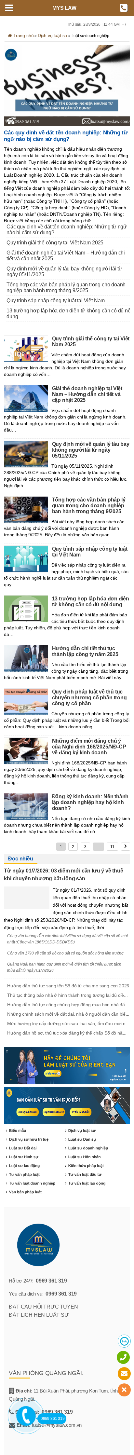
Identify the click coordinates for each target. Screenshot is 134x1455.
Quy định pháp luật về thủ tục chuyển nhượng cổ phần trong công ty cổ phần (89, 697)
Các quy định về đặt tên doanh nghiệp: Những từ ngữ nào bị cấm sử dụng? (65, 136)
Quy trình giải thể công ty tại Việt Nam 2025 (55, 242)
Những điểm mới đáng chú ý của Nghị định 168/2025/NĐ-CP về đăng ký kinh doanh (89, 746)
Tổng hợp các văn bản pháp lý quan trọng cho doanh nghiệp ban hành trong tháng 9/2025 (66, 287)
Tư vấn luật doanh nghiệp (32, 1183)
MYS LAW (64, 8)
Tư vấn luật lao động (86, 1183)
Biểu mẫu (17, 1130)
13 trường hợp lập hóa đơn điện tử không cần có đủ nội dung (69, 313)
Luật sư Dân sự (82, 1139)
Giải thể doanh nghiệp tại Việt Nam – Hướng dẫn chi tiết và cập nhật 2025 (66, 255)
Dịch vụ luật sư (52, 35)
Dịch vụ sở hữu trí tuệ (28, 1139)
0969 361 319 (51, 1280)
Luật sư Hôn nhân (84, 1157)
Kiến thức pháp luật (86, 1165)
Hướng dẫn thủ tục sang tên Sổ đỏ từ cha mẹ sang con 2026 (68, 985)
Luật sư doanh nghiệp (88, 1148)
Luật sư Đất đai (23, 1148)
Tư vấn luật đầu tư (84, 1174)
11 (112, 846)
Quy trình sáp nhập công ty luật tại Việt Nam (56, 300)
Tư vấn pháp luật (24, 1174)
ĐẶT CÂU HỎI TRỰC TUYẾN (43, 1307)
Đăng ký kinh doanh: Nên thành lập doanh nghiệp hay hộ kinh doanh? (90, 802)
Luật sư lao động (24, 1165)
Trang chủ (23, 35)
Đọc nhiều (20, 858)
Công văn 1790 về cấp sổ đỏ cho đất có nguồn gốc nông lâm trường (65, 953)
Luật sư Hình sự (23, 1157)
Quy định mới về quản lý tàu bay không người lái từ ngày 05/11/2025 (64, 271)
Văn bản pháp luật (25, 1192)
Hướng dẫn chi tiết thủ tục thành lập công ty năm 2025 (85, 651)
